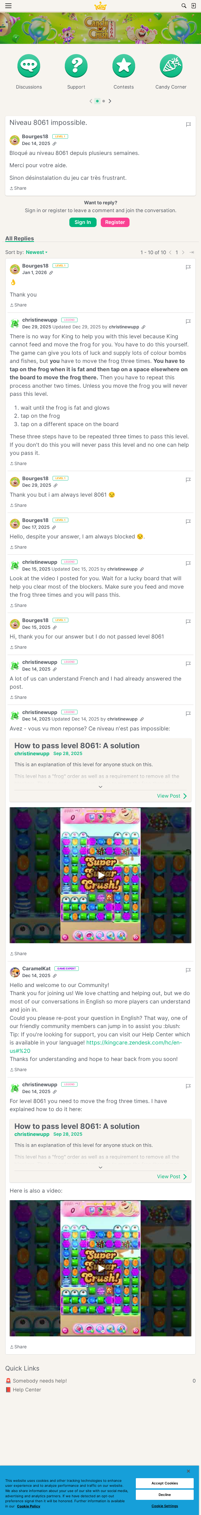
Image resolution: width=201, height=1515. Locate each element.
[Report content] (188, 124)
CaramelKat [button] (36, 969)
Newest (35, 252)
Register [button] (115, 222)
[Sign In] (193, 5)
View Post (168, 796)
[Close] (188, 1471)
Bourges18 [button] (35, 136)
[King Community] (100, 5)
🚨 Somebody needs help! (100, 1381)
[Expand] (100, 787)
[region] (99, 1490)
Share (17, 188)
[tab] (97, 101)
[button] (14, 140)
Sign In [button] (83, 222)
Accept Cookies (165, 1483)
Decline (165, 1495)
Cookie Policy (28, 1506)
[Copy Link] (54, 143)
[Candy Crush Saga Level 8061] (100, 875)
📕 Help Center (23, 1390)
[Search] (184, 5)
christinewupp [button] (39, 320)
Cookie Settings (165, 1506)
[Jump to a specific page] (191, 252)
